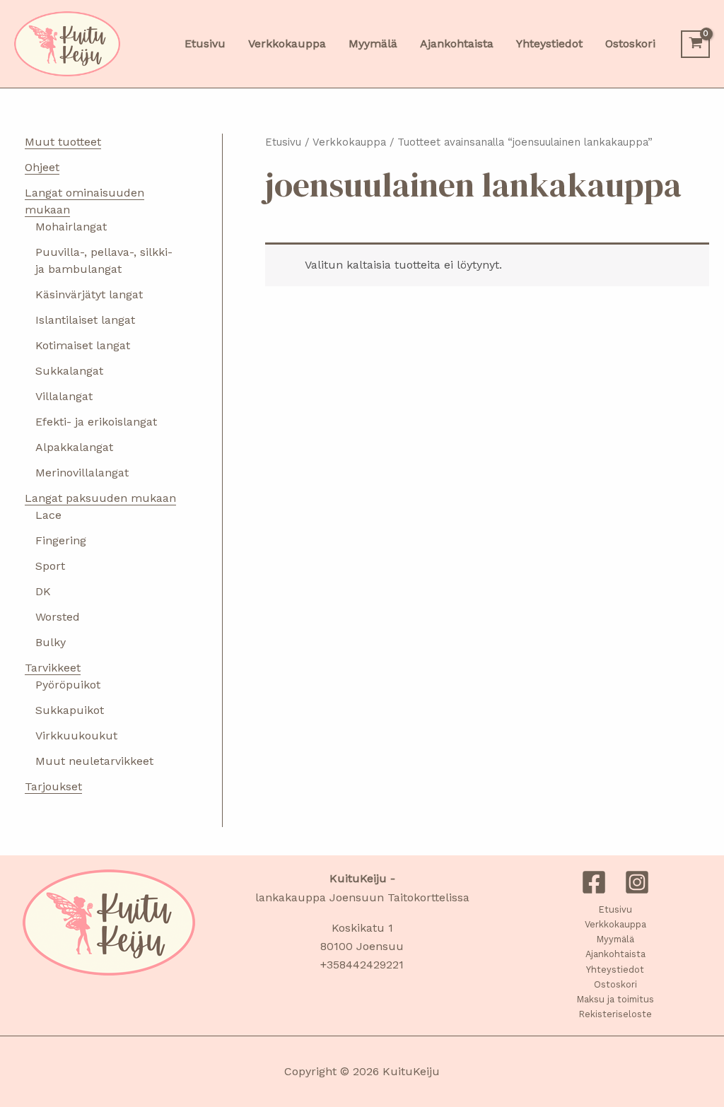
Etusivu (283, 142)
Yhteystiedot (615, 969)
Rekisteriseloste (615, 1014)
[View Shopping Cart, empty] (695, 44)
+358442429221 (362, 964)
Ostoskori (615, 984)
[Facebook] (594, 882)
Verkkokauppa (349, 142)
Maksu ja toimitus (615, 999)
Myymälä (615, 939)
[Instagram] (637, 882)
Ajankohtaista (615, 954)
